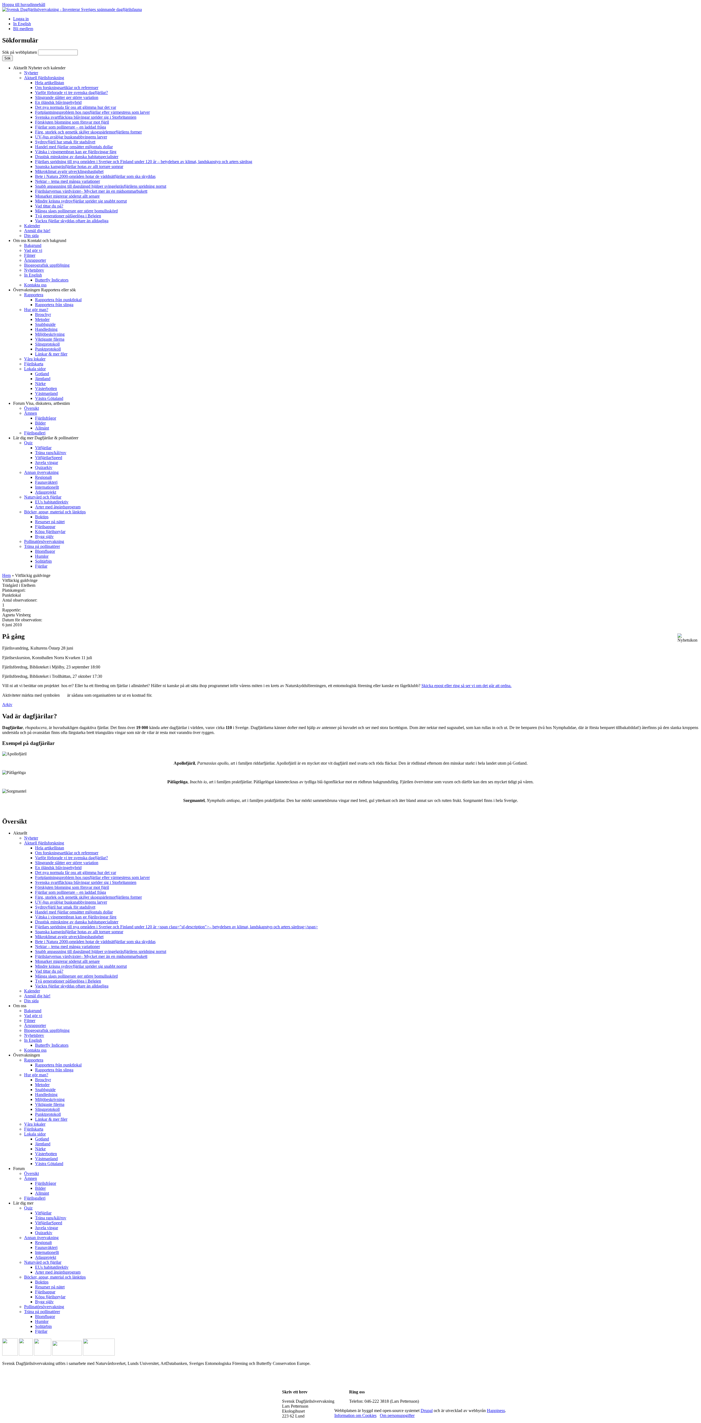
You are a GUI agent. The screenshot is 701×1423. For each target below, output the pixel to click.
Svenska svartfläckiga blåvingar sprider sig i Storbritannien (85, 117)
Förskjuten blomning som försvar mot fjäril (72, 122)
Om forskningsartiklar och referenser (66, 87)
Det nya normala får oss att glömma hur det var (75, 107)
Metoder (42, 319)
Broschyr (43, 314)
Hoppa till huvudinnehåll (23, 4)
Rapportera (33, 294)
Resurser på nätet (50, 521)
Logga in (21, 18)
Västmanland (46, 393)
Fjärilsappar (45, 526)
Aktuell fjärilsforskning (44, 77)
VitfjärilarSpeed (48, 457)
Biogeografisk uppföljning (47, 265)
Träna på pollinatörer (42, 546)
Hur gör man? (36, 309)
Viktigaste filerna (49, 339)
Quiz (28, 442)
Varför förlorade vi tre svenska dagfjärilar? (71, 92)
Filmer (29, 255)
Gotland (42, 373)
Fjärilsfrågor (45, 418)
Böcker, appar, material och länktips (55, 512)
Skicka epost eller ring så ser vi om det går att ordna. (466, 685)
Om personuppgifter (397, 1415)
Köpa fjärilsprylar (50, 531)
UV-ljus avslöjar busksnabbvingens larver (71, 137)
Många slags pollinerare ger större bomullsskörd (76, 211)
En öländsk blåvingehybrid (58, 102)
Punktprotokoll (48, 349)
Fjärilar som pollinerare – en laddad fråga (70, 127)
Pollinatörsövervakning (44, 541)
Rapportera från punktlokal (58, 299)
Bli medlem (23, 28)
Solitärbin (43, 561)
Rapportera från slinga (54, 304)
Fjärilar (41, 566)
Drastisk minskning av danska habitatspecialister (76, 156)
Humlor (41, 556)
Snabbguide (45, 324)
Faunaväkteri (46, 482)
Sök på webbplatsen (20, 52)
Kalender (32, 225)
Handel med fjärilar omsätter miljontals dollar (74, 146)
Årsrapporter (35, 260)
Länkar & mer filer (51, 354)
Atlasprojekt (45, 492)
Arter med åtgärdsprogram (58, 507)
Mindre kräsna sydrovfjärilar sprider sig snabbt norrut (81, 201)
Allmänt (42, 428)
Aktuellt (39, 68)
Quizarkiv (43, 467)
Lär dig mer (45, 438)
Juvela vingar (46, 462)
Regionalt (43, 477)
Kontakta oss (35, 285)
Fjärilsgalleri (34, 433)
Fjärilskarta (33, 364)
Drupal (427, 1410)
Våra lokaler (34, 359)
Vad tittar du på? (49, 206)
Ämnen (30, 413)
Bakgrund (32, 245)
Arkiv (7, 704)
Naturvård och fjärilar (42, 497)
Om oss (39, 240)
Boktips (41, 516)
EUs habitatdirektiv (51, 502)
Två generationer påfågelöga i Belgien (68, 216)
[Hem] (72, 9)
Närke (40, 383)
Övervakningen (44, 290)
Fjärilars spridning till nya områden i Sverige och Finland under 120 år (143, 161)
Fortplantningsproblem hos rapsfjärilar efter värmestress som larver (92, 112)
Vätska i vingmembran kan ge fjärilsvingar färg (75, 151)
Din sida (31, 235)
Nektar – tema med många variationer (67, 181)
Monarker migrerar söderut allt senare (67, 196)
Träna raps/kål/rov (50, 452)
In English (22, 23)
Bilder (40, 423)
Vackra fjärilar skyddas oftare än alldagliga (71, 220)
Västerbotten (46, 388)
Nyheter (31, 72)
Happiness (496, 1410)
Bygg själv (44, 536)
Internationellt (47, 487)
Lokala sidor (35, 368)
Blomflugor (45, 551)
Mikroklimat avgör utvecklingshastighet (69, 171)
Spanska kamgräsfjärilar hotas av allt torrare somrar (79, 166)
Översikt (31, 408)
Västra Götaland (49, 398)
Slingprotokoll (47, 344)
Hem (6, 575)
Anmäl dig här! (37, 230)
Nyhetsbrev (34, 270)
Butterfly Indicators (51, 280)
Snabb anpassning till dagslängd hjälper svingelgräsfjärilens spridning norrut (100, 186)
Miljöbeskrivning (50, 334)
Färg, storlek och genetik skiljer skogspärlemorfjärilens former (88, 132)
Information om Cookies (355, 1415)
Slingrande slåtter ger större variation (66, 97)
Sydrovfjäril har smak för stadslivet (65, 142)
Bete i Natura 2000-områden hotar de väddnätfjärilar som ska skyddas (95, 176)
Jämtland (42, 378)
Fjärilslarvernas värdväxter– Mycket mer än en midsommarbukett (91, 191)
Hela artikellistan (49, 82)
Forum (41, 403)
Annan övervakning (41, 472)
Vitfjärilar (43, 447)
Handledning (46, 329)
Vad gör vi (33, 250)
